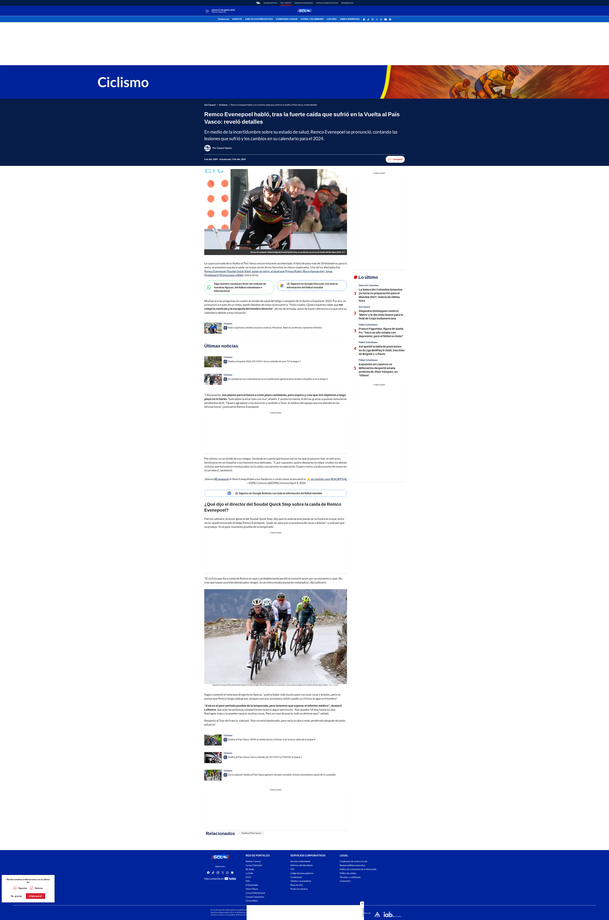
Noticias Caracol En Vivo (327, 3)
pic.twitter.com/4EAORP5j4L (329, 479)
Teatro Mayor (252, 889)
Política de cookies (348, 873)
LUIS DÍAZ (332, 19)
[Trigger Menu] (207, 10)
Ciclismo (223, 105)
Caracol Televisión (254, 865)
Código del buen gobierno (301, 873)
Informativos (347, 3)
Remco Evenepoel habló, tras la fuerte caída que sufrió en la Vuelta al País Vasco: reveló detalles (274, 105)
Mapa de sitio (296, 885)
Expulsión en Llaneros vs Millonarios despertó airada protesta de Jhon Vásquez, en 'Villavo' (378, 369)
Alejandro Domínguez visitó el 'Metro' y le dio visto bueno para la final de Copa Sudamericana (381, 314)
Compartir (398, 159)
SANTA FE (237, 19)
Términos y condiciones (350, 877)
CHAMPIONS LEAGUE (287, 19)
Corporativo (345, 881)
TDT (292, 869)
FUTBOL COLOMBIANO (312, 19)
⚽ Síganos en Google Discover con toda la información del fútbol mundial (312, 285)
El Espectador (252, 885)
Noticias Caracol (253, 862)
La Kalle (249, 873)
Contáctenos (296, 877)
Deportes (22, 888)
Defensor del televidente (301, 865)
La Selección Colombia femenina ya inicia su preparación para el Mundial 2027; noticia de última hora (380, 295)
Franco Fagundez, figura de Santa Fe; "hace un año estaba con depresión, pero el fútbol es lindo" (381, 332)
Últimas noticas (270, 3)
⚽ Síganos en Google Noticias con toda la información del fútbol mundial (278, 493)
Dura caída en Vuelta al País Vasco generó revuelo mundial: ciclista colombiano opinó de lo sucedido (282, 774)
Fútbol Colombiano (368, 324)
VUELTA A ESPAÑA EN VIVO (259, 19)
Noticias (39, 888)
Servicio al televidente (300, 862)
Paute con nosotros (299, 889)
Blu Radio (250, 869)
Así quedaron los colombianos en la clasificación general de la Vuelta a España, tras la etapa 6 (278, 378)
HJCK (248, 877)
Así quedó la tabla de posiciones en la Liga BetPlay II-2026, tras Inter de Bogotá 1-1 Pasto (382, 350)
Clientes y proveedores (300, 881)
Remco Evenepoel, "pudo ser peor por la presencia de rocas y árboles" (284, 522)
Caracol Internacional (255, 893)
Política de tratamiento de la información (358, 869)
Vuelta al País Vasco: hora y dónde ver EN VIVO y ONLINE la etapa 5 (265, 756)
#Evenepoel (221, 479)
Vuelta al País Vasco (251, 833)
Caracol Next (252, 901)
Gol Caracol (285, 3)
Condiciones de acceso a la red (353, 862)
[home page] (258, 3)
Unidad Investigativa (304, 3)
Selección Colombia (368, 285)
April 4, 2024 (298, 483)
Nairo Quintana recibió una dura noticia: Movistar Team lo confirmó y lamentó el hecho (275, 327)
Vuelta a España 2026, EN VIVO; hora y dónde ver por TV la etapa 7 (264, 361)
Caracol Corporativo (255, 897)
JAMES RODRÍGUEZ (350, 19)
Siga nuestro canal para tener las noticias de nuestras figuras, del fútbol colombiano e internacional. (240, 287)
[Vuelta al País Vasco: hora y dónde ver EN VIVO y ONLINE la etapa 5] (213, 757)
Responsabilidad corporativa (352, 865)
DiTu (248, 881)
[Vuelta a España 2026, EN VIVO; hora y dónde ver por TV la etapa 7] (213, 361)
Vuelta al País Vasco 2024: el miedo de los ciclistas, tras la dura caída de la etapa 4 (271, 739)
